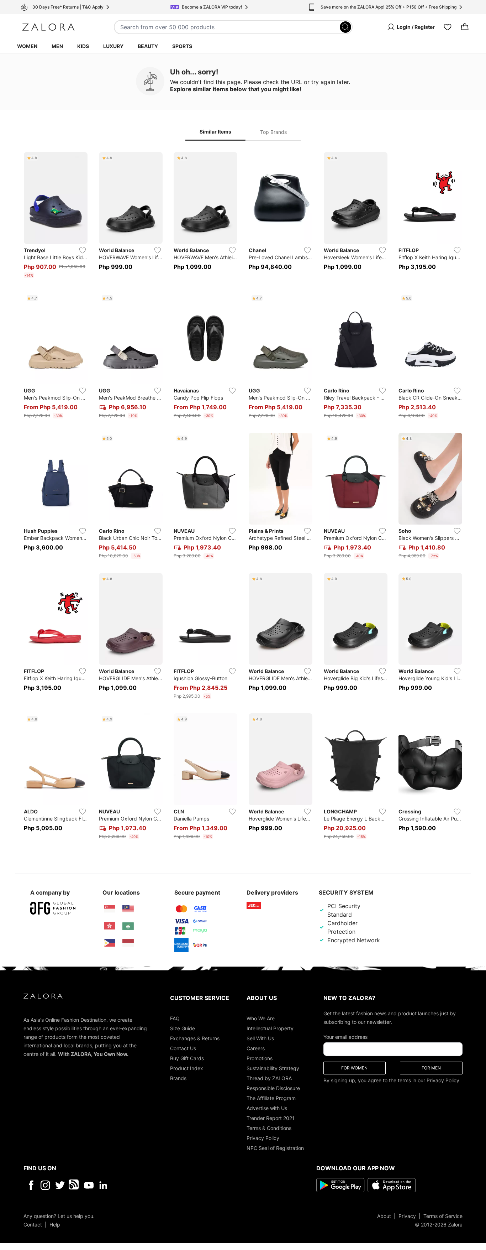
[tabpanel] (243, 497)
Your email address (345, 1036)
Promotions (260, 1058)
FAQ (175, 1018)
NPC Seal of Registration (275, 1148)
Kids (83, 46)
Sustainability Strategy (273, 1068)
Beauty (148, 46)
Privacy (407, 1216)
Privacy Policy (263, 1138)
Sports (182, 46)
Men (57, 46)
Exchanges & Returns (195, 1038)
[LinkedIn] (103, 1185)
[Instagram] (45, 1185)
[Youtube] (88, 1185)
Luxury (113, 46)
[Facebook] (30, 1185)
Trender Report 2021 (271, 1118)
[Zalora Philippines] (109, 943)
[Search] (345, 27)
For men (431, 1067)
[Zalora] (48, 27)
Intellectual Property (270, 1028)
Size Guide (182, 1028)
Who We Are (261, 1018)
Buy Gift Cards (187, 1058)
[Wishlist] (447, 27)
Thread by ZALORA (269, 1078)
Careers (256, 1048)
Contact (32, 1224)
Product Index (186, 1068)
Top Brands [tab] (273, 132)
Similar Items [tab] (215, 132)
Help (54, 1224)
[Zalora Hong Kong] (109, 926)
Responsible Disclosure (273, 1088)
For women (354, 1067)
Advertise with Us (267, 1108)
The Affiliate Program (271, 1098)
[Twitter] (60, 1185)
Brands (178, 1078)
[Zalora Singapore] (109, 909)
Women (27, 46)
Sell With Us (260, 1038)
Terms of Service (443, 1216)
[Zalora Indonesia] (128, 943)
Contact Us (183, 1048)
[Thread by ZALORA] (74, 1185)
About (384, 1216)
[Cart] (464, 27)
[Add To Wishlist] (83, 250)
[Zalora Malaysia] (128, 909)
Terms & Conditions (269, 1128)
